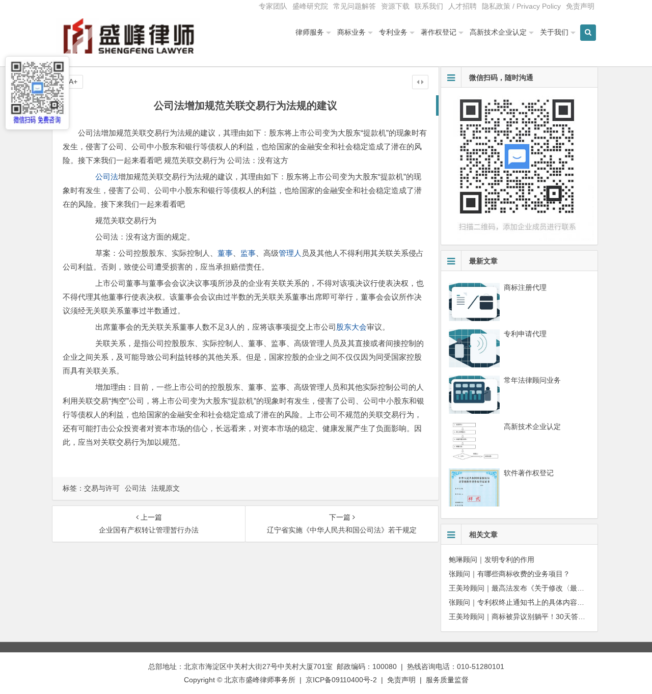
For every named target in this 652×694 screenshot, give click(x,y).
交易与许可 (102, 488)
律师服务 (309, 32)
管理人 (290, 253)
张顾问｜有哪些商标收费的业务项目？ (509, 574)
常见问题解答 (354, 6)
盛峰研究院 (310, 6)
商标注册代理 (525, 287)
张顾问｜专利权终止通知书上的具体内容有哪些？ (527, 602)
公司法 (106, 176)
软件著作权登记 (529, 473)
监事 (248, 253)
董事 (225, 253)
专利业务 (393, 32)
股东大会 (351, 327)
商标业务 (351, 32)
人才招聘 (462, 6)
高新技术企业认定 (498, 32)
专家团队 (273, 6)
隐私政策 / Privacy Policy (521, 6)
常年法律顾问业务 (532, 380)
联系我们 (429, 6)
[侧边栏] (420, 82)
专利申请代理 (525, 334)
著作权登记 (438, 32)
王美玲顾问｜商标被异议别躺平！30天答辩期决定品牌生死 (542, 616)
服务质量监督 (447, 680)
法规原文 (165, 488)
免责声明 (580, 6)
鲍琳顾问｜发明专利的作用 (491, 559)
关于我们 (554, 32)
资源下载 (395, 6)
